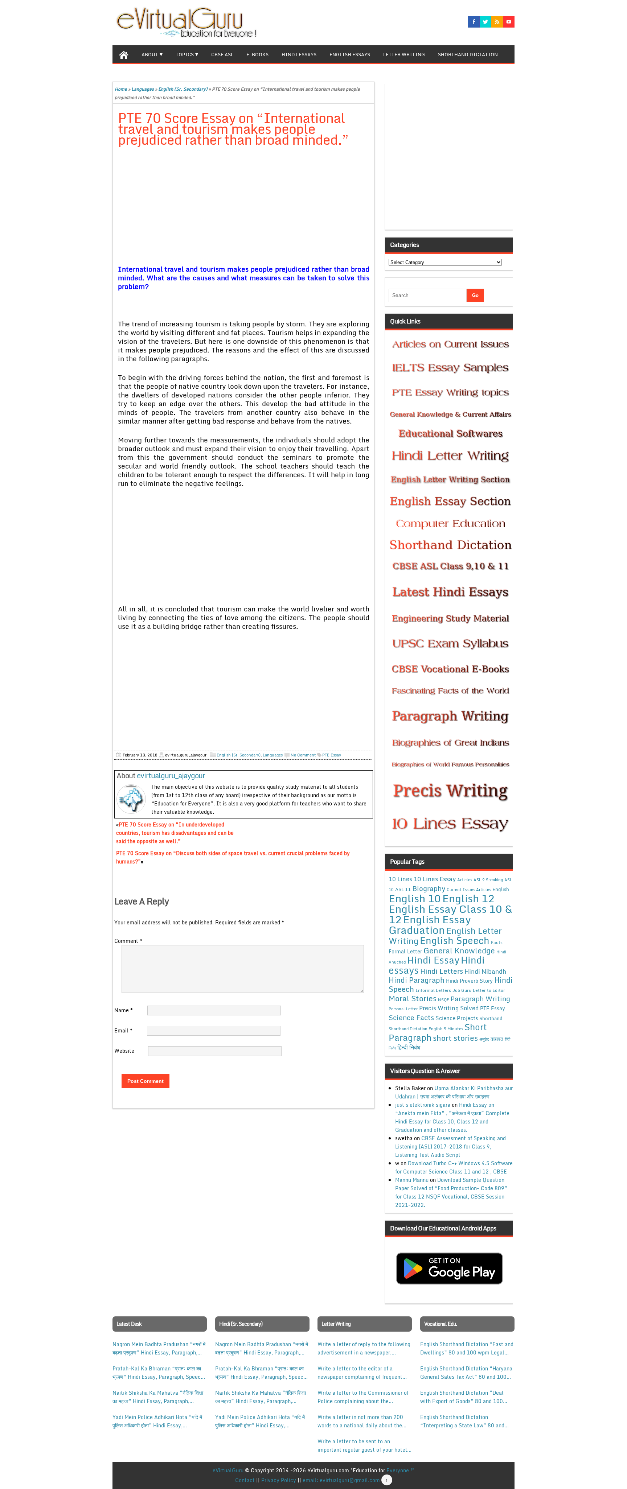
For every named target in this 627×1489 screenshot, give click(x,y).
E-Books (257, 54)
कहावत (497, 1039)
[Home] (123, 54)
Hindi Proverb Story (469, 981)
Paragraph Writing (480, 998)
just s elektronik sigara (422, 1105)
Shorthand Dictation (468, 54)
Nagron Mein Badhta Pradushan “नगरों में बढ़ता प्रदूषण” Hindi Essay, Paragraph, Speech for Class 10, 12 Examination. (158, 1348)
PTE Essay (331, 755)
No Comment (303, 755)
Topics (185, 54)
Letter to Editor (489, 990)
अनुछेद (484, 1039)
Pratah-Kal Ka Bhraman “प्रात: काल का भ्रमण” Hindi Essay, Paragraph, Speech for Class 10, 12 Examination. (158, 1372)
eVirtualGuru (228, 1470)
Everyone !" (400, 1470)
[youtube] (509, 22)
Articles (464, 880)
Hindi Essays (299, 54)
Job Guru (461, 990)
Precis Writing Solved (449, 1008)
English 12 (468, 898)
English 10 (415, 898)
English (500, 889)
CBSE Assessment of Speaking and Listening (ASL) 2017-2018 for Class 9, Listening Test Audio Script (450, 1146)
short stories (455, 1038)
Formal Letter (405, 951)
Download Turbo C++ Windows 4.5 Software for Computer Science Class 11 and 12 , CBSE (454, 1167)
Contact (245, 1480)
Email (123, 1030)
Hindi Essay (433, 960)
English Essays (349, 54)
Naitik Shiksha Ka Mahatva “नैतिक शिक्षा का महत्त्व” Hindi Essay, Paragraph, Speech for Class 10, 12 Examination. (158, 1397)
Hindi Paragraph (416, 980)
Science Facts (411, 1017)
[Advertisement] (243, 206)
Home (121, 89)
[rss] (497, 22)
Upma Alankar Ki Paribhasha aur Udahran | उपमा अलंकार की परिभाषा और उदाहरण (454, 1092)
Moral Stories (413, 998)
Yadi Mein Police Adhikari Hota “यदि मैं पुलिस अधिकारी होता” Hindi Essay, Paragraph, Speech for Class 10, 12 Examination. (157, 1421)
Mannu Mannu (412, 1180)
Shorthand (491, 1018)
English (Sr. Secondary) (183, 89)
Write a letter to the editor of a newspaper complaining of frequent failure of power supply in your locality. (359, 1372)
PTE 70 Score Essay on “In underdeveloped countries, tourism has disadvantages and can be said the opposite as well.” (175, 832)
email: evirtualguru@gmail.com (341, 1480)
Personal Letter (403, 1009)
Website (124, 1051)
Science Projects (456, 1018)
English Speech (454, 940)
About (150, 54)
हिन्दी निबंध (408, 1047)
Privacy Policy (278, 1480)
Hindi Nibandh (485, 971)
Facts (497, 942)
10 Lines (400, 879)
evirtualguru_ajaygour (171, 775)
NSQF (443, 1000)
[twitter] (485, 22)
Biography (428, 888)
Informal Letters (433, 990)
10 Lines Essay (435, 879)
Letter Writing (404, 54)
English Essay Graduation (430, 924)
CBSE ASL (222, 54)
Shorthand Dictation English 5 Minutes (426, 1029)
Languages (142, 89)
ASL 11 (403, 889)
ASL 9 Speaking (488, 880)
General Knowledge (459, 950)
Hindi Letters (441, 971)
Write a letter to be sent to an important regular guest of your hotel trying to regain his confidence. (362, 1445)
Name (123, 1010)
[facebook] (474, 22)
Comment (128, 941)
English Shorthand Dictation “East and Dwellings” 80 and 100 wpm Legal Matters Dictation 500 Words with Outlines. (466, 1348)
